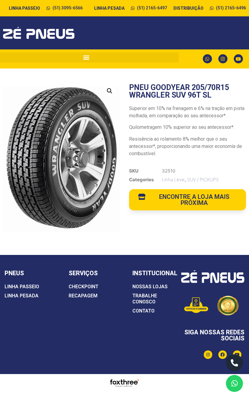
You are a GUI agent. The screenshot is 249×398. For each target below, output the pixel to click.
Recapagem (83, 296)
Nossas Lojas (150, 286)
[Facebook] (222, 354)
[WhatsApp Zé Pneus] (234, 383)
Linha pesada (22, 296)
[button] (109, 90)
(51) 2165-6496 (231, 7)
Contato (143, 311)
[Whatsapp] (207, 58)
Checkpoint (83, 286)
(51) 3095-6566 (68, 7)
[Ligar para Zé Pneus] (234, 362)
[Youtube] (238, 58)
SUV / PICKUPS (203, 179)
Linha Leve (173, 179)
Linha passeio (22, 286)
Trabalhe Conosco (144, 299)
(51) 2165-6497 (152, 7)
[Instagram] (222, 58)
